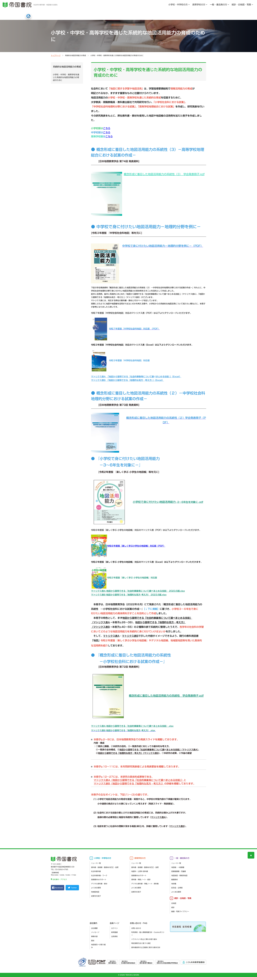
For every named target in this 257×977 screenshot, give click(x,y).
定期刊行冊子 (96, 896)
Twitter (74, 887)
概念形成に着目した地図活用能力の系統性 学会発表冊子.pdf (166, 695)
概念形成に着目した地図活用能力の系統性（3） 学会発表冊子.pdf (164, 174)
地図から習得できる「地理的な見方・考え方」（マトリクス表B (128, 753)
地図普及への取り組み (98, 946)
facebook (59, 887)
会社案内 (93, 923)
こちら (106, 128)
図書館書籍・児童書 (178, 871)
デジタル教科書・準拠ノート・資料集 (145, 883)
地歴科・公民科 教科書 (139, 871)
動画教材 (174, 879)
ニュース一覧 (96, 863)
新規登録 (114, 932)
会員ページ (114, 923)
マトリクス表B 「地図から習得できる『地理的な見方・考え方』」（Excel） (127, 380)
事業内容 (94, 936)
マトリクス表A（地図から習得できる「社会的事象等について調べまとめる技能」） (139, 780)
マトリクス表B (177, 826)
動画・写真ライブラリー (180, 911)
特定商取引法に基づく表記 (141, 943)
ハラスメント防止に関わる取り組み (144, 939)
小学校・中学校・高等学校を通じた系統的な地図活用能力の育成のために (66, 77)
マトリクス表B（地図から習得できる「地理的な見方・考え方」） (129, 783)
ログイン (114, 928)
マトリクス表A (158, 817)
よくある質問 (96, 887)
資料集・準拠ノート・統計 (141, 879)
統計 (173, 907)
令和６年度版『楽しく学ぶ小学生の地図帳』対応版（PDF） (136, 546)
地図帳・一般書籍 (177, 867)
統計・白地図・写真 (241, 4)
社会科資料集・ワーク (99, 875)
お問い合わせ (136, 928)
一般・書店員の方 (218, 4)
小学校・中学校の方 (178, 4)
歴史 (92, 940)
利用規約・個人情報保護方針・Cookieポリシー (147, 933)
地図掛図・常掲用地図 (179, 875)
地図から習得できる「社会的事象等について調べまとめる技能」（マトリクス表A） (158, 750)
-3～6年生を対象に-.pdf (168, 502)
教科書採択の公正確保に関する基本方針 (145, 947)
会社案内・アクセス (59, 879)
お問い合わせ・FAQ (138, 923)
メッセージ (95, 932)
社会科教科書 (96, 871)
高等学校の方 (198, 4)
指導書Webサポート (98, 879)
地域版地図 (95, 892)
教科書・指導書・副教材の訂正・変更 (104, 867)
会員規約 (114, 936)
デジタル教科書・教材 (99, 883)
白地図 (173, 903)
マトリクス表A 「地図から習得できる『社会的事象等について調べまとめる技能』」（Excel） (136, 376)
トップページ (56, 55)
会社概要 (94, 928)
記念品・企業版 (177, 887)
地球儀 (173, 883)
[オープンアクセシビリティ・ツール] (28, 16)
